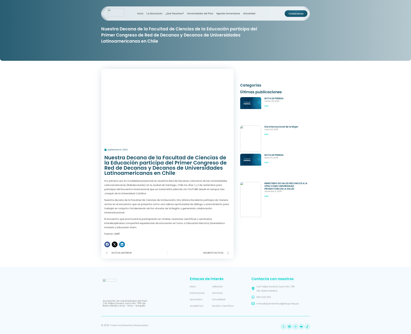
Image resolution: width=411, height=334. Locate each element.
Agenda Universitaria (228, 13)
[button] (107, 244)
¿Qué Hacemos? (175, 13)
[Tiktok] (307, 326)
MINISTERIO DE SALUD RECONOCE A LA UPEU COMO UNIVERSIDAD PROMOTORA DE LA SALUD (285, 186)
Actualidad (249, 13)
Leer (266, 106)
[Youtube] (301, 326)
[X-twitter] (283, 326)
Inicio (140, 13)
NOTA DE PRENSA (274, 98)
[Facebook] (289, 326)
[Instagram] (295, 326)
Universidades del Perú (200, 13)
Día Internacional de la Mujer (281, 126)
